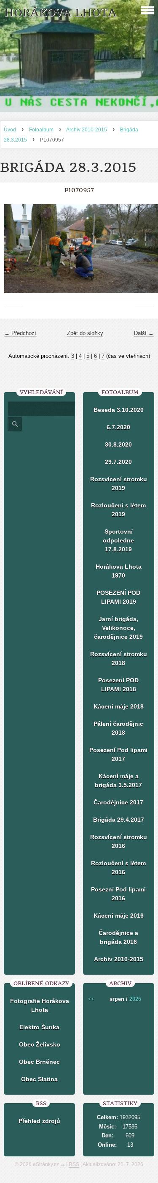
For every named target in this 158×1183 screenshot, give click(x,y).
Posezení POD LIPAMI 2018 (118, 684)
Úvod (10, 130)
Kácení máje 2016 (119, 915)
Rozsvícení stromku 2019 (118, 483)
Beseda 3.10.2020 (119, 409)
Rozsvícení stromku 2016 (118, 841)
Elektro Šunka (39, 1027)
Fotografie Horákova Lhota (39, 1005)
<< (91, 999)
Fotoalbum (41, 130)
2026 (135, 999)
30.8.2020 (118, 444)
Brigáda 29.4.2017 (118, 819)
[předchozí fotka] (13, 253)
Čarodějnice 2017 (118, 802)
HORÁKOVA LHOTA (60, 12)
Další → (144, 333)
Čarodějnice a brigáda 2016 (118, 937)
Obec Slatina (39, 1079)
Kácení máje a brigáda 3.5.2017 (118, 780)
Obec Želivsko (39, 1044)
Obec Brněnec (39, 1061)
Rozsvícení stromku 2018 (118, 658)
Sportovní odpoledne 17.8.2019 (118, 540)
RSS (74, 1164)
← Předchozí (20, 333)
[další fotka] (144, 253)
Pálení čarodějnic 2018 (118, 728)
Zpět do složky (85, 333)
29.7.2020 (118, 461)
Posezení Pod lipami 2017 (118, 754)
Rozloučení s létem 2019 (118, 510)
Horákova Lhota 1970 (119, 571)
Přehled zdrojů (39, 1121)
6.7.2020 (118, 427)
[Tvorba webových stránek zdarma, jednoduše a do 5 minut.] (63, 1165)
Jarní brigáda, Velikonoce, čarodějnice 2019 (118, 628)
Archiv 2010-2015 (86, 130)
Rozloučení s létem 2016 (118, 867)
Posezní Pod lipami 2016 (118, 894)
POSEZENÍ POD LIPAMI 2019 (118, 597)
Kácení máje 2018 (119, 706)
